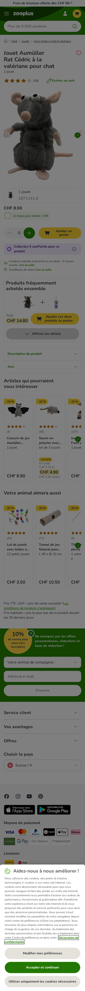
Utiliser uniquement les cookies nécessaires (42, 981)
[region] (42, 928)
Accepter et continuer (42, 967)
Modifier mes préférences (42, 953)
